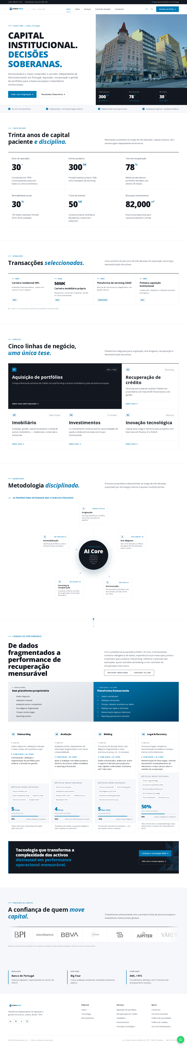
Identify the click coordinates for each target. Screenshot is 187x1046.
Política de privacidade (161, 1018)
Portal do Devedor (103, 9)
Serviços (87, 9)
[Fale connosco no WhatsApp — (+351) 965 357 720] (180, 1039)
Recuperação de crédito (127, 1014)
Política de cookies (160, 1022)
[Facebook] (21, 1021)
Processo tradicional (117, 673)
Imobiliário (121, 1018)
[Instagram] (27, 1021)
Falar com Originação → (22, 94)
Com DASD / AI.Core (142, 673)
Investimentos (123, 1022)
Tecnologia (86, 1014)
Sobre (77, 9)
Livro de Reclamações (161, 1026)
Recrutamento (87, 1018)
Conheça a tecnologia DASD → (155, 853)
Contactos (119, 9)
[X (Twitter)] (16, 1021)
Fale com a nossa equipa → (154, 861)
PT (147, 9)
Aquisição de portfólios (126, 1009)
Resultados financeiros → (53, 94)
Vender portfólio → (167, 9)
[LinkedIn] (10, 1021)
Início (68, 9)
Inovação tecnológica (126, 1026)
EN (152, 9)
